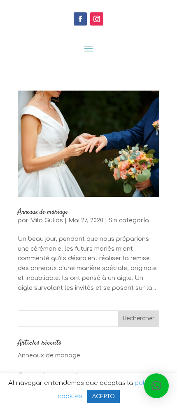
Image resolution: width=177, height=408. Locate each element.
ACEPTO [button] (103, 396)
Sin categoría (129, 220)
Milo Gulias (46, 220)
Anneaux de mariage (43, 212)
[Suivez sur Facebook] (80, 19)
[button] (156, 385)
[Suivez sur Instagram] (96, 19)
